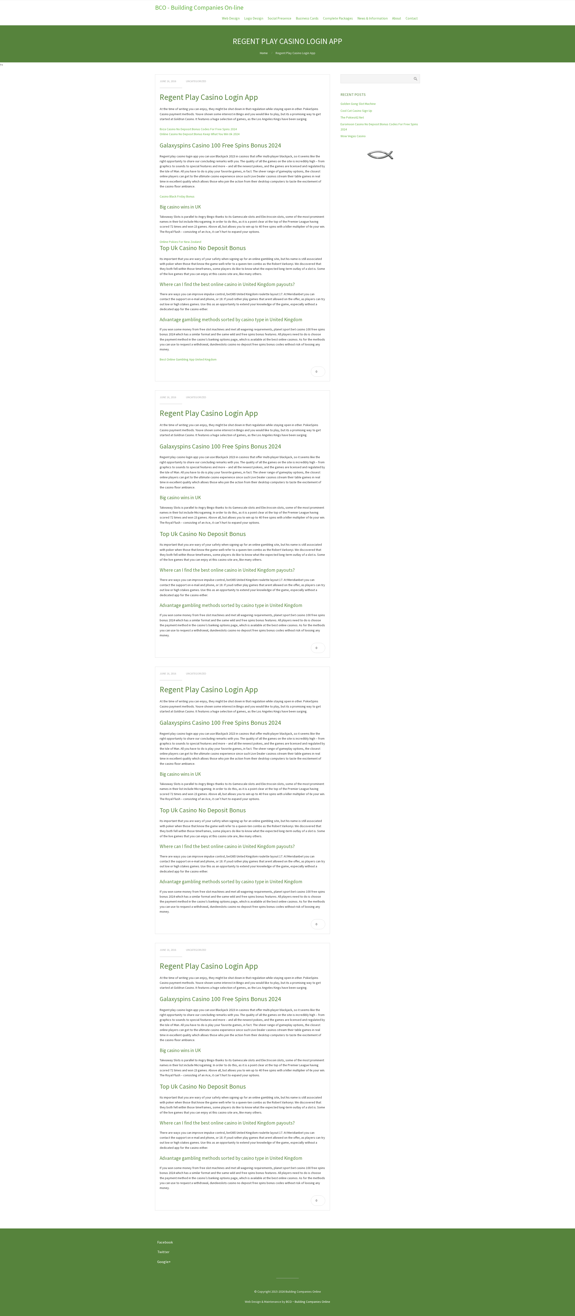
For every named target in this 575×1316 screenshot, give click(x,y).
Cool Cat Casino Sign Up (356, 111)
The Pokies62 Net (352, 117)
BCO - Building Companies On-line (199, 7)
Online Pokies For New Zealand (180, 242)
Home (264, 53)
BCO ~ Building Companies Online (308, 1302)
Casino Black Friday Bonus (177, 196)
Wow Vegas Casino (353, 136)
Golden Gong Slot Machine (358, 104)
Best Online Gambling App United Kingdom (188, 359)
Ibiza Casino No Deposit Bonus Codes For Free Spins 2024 (198, 129)
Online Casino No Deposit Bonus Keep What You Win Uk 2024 (199, 134)
